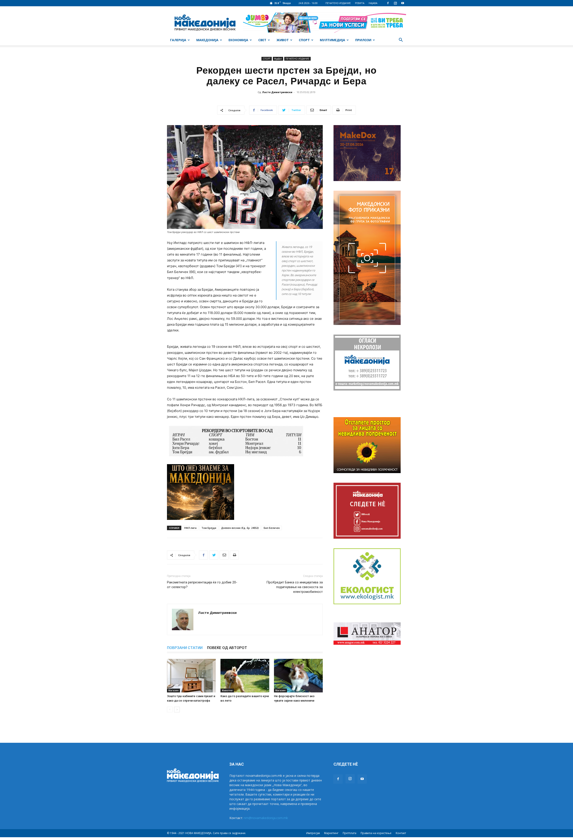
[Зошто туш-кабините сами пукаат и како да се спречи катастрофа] (191, 675)
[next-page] (177, 709)
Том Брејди (208, 527)
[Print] (234, 555)
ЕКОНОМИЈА (238, 40)
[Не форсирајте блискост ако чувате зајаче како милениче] (298, 675)
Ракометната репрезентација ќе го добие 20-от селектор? (202, 584)
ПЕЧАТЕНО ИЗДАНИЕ (338, 3)
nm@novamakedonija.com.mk (266, 818)
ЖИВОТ (282, 40)
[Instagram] (395, 3)
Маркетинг (331, 833)
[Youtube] (402, 3)
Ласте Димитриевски (277, 92)
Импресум (313, 833)
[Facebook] (388, 3)
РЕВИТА (359, 3)
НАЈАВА (373, 3)
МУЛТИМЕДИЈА (332, 40)
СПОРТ (304, 40)
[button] (400, 40)
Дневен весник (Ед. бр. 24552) (240, 527)
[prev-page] (170, 709)
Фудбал (278, 58)
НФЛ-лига (190, 527)
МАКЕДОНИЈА (207, 40)
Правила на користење (376, 833)
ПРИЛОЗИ (363, 40)
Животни (227, 690)
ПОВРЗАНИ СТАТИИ (185, 647)
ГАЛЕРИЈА (178, 40)
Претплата (349, 833)
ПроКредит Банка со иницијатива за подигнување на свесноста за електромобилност (294, 587)
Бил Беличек (272, 527)
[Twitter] (213, 555)
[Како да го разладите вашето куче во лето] (244, 675)
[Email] (224, 555)
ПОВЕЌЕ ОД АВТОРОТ (227, 647)
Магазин (173, 690)
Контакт (401, 833)
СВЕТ (262, 40)
